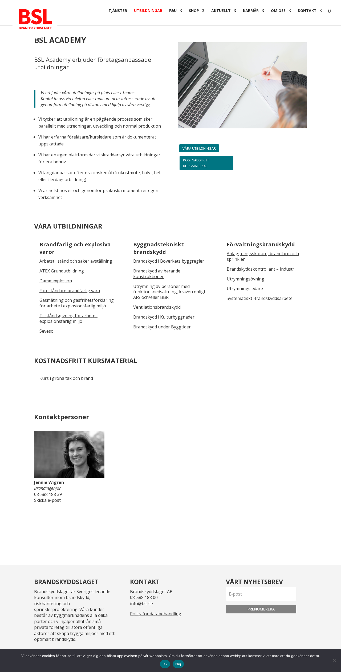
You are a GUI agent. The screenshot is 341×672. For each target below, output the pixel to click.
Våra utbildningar (199, 148)
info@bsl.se (141, 603)
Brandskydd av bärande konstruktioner (156, 273)
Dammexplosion (55, 281)
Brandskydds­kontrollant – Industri (261, 269)
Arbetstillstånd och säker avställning (75, 261)
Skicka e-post (47, 500)
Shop (194, 11)
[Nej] (334, 660)
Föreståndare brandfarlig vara (69, 291)
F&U (173, 11)
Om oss (278, 11)
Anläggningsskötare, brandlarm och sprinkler (263, 256)
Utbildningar (148, 11)
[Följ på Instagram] (148, 626)
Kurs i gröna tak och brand (66, 378)
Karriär (251, 11)
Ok (165, 664)
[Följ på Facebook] (161, 626)
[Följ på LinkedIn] (135, 626)
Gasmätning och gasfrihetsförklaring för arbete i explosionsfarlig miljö (76, 303)
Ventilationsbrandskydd (157, 307)
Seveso (46, 331)
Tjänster (117, 11)
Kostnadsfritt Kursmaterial (196, 163)
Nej (178, 664)
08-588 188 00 (144, 597)
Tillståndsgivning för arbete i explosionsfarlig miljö (68, 318)
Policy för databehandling (155, 614)
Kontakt (307, 11)
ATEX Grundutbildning (61, 271)
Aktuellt (221, 11)
